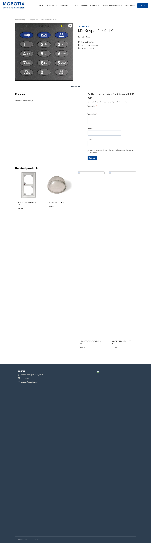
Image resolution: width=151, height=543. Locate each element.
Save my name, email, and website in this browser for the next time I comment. (112, 151)
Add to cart (28, 216)
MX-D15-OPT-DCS (56, 202)
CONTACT (143, 5)
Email (90, 139)
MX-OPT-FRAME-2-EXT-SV (27, 203)
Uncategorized (86, 26)
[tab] (75, 86)
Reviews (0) (75, 86)
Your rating (92, 106)
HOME (41, 5)
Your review (92, 114)
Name (90, 128)
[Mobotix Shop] (14, 5)
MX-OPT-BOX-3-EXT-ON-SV (90, 342)
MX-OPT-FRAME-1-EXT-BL (121, 342)
